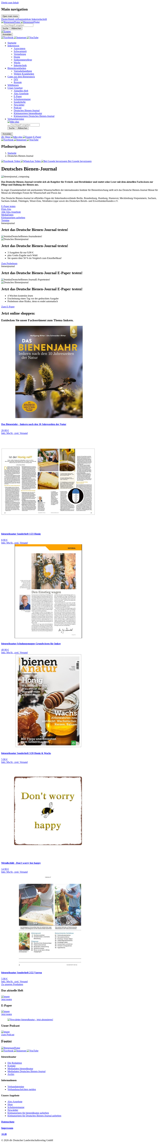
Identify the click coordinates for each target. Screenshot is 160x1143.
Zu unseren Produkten (12, 984)
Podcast (17, 107)
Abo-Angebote (21, 93)
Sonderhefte (20, 102)
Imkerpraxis (13, 45)
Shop (10, 1104)
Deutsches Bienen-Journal (27, 110)
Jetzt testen (6, 999)
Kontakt (11, 1065)
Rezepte (18, 82)
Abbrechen (16, 28)
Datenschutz (7, 1121)
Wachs (17, 62)
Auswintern (19, 48)
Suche (5, 28)
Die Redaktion (15, 1063)
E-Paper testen (8, 206)
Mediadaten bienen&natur (20, 1068)
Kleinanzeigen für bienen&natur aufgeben (28, 1113)
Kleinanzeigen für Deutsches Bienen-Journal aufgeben (34, 1115)
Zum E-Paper (8, 306)
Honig (17, 57)
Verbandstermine (16, 119)
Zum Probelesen (9, 263)
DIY (16, 79)
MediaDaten (7, 214)
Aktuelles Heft (21, 90)
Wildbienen (13, 85)
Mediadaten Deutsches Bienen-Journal (26, 1071)
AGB (4, 1134)
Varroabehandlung (23, 71)
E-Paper (18, 96)
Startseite (12, 42)
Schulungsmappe (22, 99)
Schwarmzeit (20, 51)
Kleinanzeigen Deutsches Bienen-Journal (34, 116)
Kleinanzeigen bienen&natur (28, 113)
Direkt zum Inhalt (10, 2)
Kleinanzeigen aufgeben (13, 217)
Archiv (11, 1074)
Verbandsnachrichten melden (22, 1089)
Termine (5, 220)
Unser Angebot (15, 88)
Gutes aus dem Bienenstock (21, 76)
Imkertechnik (20, 65)
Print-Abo (6, 209)
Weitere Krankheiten (24, 73)
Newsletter (19, 104)
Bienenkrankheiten (17, 68)
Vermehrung (20, 54)
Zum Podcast (7, 1034)
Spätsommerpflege (23, 59)
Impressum (7, 1128)
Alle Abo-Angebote (11, 212)
